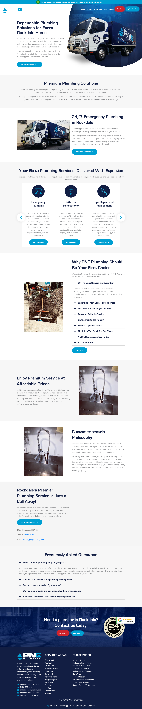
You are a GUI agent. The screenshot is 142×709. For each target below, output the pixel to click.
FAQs (105, 9)
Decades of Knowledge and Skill (94, 308)
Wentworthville (51, 668)
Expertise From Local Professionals (96, 302)
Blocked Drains (78, 660)
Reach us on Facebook (29, 693)
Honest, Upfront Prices (90, 325)
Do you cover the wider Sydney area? (42, 585)
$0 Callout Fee (86, 342)
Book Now (120, 9)
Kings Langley (51, 680)
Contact (111, 9)
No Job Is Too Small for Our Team (95, 331)
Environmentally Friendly (91, 320)
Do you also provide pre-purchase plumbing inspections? (52, 591)
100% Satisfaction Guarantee (94, 337)
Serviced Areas (98, 9)
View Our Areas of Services (71, 700)
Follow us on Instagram (29, 695)
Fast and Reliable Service (91, 314)
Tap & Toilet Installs (80, 682)
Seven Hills (49, 666)
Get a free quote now (29, 64)
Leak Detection (78, 677)
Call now (76, 633)
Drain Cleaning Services (82, 671)
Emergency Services (81, 668)
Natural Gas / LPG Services (83, 685)
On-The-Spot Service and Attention (96, 283)
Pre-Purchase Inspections (83, 680)
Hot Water (76, 674)
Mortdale (48, 688)
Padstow (48, 685)
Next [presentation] (121, 217)
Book (81, 2)
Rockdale (49, 663)
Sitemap (91, 706)
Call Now (89, 2)
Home (83, 9)
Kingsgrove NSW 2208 (29, 684)
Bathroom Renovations (82, 663)
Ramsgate (49, 682)
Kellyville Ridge (51, 677)
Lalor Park (49, 671)
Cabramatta (50, 691)
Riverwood (49, 660)
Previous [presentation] (21, 217)
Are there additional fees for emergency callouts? (49, 596)
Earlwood (49, 674)
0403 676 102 (29, 535)
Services (89, 9)
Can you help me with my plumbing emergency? (47, 579)
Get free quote (38, 242)
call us (79, 350)
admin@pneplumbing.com (33, 539)
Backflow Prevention (81, 666)
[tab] (98, 283)
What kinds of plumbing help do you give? (44, 562)
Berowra (48, 694)
